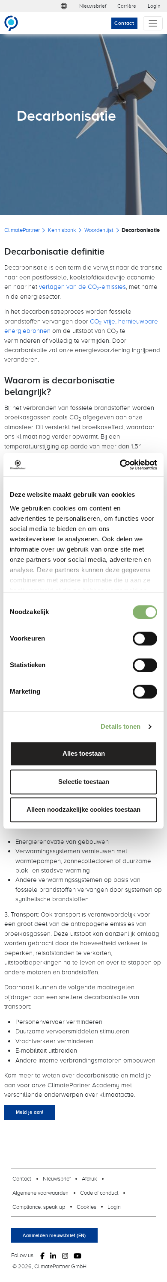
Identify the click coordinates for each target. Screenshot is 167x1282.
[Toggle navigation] (153, 23)
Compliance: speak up (38, 1207)
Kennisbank (62, 230)
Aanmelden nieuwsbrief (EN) (54, 1235)
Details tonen (120, 726)
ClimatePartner (22, 230)
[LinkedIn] (53, 1255)
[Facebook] (42, 1255)
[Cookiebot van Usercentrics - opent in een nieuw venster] (120, 464)
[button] (64, 6)
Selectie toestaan (83, 781)
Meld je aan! (30, 1112)
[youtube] (77, 1255)
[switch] (145, 639)
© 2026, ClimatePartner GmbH (49, 1266)
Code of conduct (99, 1192)
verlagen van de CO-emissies (82, 286)
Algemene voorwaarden (40, 1192)
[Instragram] (65, 1255)
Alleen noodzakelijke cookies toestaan (83, 809)
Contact (124, 23)
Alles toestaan (84, 753)
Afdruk (89, 1178)
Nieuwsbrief (92, 5)
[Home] (14, 23)
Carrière (126, 5)
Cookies (86, 1207)
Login (154, 5)
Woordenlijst (98, 230)
